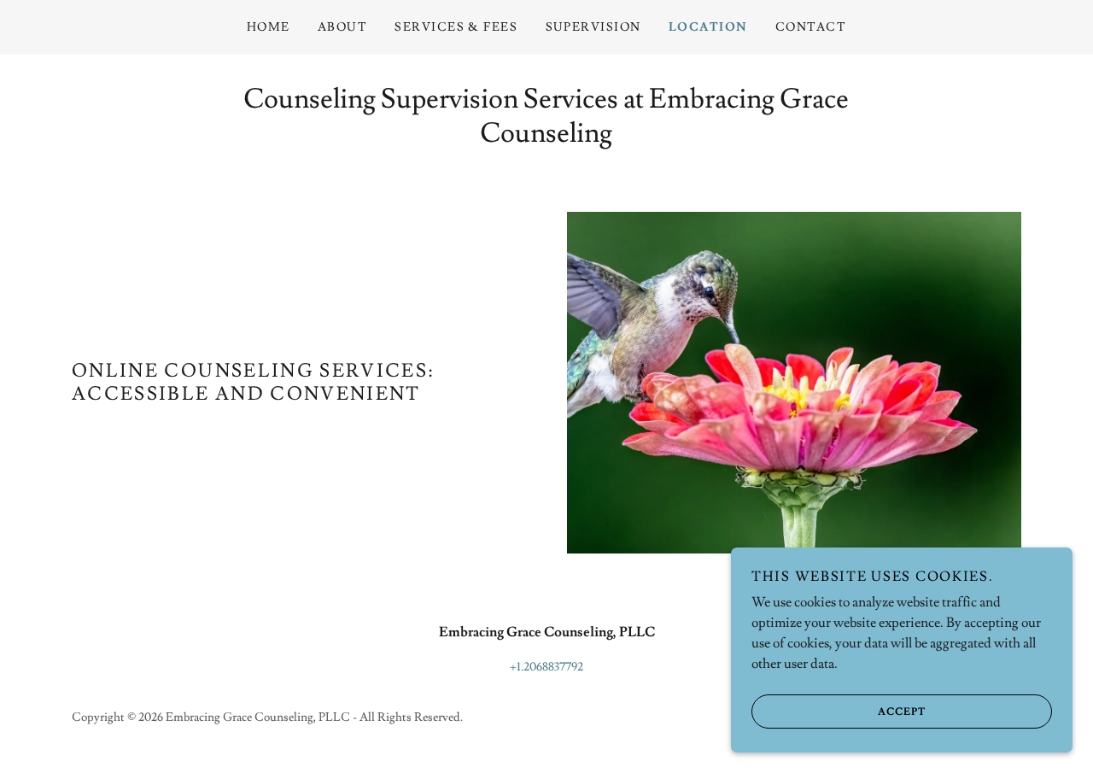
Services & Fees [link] (456, 27)
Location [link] (708, 27)
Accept (902, 712)
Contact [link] (811, 27)
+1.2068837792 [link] (546, 667)
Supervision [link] (593, 27)
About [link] (343, 27)
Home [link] (268, 27)
